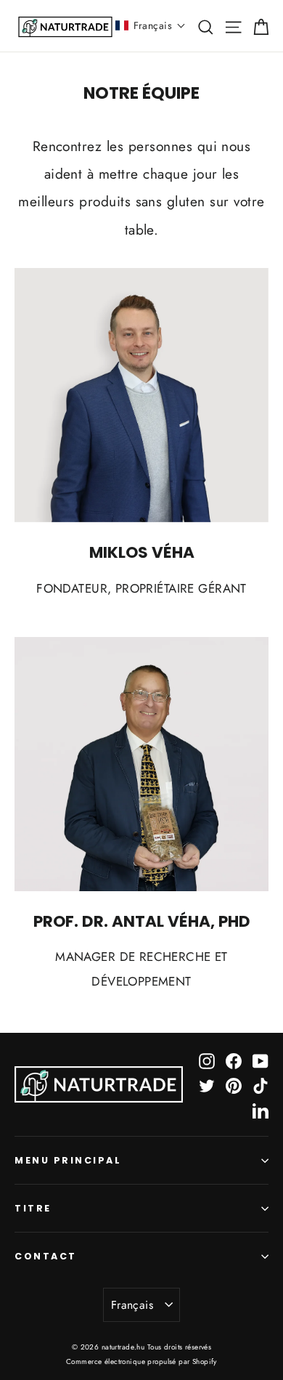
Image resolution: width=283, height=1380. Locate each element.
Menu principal (68, 1160)
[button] (150, 25)
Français (132, 1304)
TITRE (33, 1208)
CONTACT (46, 1256)
